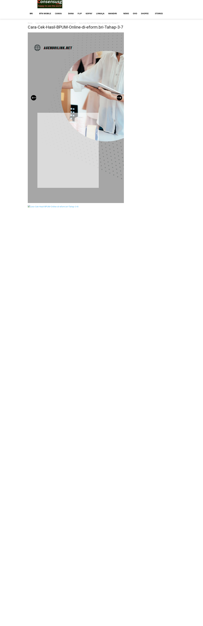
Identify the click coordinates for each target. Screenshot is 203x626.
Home (30, 23)
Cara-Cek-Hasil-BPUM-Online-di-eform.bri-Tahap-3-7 (55, 23)
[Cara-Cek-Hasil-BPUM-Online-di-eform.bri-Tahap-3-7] (76, 202)
